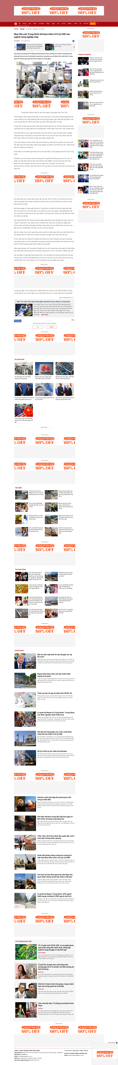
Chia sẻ (18, 321)
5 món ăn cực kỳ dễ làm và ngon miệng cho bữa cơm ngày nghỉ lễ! (36, 586)
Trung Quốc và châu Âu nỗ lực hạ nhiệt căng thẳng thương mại (24, 398)
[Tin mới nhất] (20, 23)
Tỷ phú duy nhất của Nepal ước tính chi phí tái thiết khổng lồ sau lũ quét (36, 492)
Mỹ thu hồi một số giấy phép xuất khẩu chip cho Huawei (43, 377)
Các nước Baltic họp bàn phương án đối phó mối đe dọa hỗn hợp (36, 529)
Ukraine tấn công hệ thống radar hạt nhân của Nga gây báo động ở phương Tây (34, 46)
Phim (34, 23)
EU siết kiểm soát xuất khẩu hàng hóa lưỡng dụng (23, 377)
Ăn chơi (86, 23)
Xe (80, 23)
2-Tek (75, 23)
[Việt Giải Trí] (15, 23)
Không (52, 327)
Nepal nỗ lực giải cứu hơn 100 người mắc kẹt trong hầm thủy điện (66, 517)
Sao (30, 23)
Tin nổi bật (29, 29)
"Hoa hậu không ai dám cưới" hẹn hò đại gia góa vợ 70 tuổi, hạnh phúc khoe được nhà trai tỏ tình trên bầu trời (96, 156)
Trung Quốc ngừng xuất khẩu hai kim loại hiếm (44, 398)
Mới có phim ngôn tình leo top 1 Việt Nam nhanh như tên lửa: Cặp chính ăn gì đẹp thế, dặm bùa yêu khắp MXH (97, 190)
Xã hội (93, 23)
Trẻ (58, 23)
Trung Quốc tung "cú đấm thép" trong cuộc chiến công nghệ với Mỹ (24, 420)
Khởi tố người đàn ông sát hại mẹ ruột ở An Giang (96, 93)
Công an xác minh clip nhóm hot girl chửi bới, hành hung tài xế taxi (96, 59)
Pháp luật (35, 29)
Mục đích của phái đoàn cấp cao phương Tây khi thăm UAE (65, 398)
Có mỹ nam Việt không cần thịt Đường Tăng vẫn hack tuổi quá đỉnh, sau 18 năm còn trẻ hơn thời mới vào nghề (36, 600)
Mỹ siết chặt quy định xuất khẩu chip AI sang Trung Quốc (65, 377)
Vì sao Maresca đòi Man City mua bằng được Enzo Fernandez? (96, 177)
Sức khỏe (41, 29)
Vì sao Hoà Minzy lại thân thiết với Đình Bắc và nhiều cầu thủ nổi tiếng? (66, 586)
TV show (41, 23)
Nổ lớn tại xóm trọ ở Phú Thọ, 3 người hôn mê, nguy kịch (96, 104)
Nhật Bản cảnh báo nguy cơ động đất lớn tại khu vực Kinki (66, 574)
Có (38, 327)
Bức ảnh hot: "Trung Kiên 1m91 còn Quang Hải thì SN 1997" (66, 611)
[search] (97, 23)
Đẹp (53, 23)
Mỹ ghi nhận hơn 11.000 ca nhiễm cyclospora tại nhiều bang (36, 517)
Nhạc (48, 23)
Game (69, 23)
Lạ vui (63, 23)
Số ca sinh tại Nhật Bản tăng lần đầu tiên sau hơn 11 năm (36, 505)
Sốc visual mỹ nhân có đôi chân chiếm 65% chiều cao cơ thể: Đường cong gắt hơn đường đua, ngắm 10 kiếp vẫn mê (36, 576)
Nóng (24, 23)
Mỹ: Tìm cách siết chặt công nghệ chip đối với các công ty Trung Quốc (43, 302)
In (73, 320)
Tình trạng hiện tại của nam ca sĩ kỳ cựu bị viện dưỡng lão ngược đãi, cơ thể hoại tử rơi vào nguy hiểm (96, 144)
